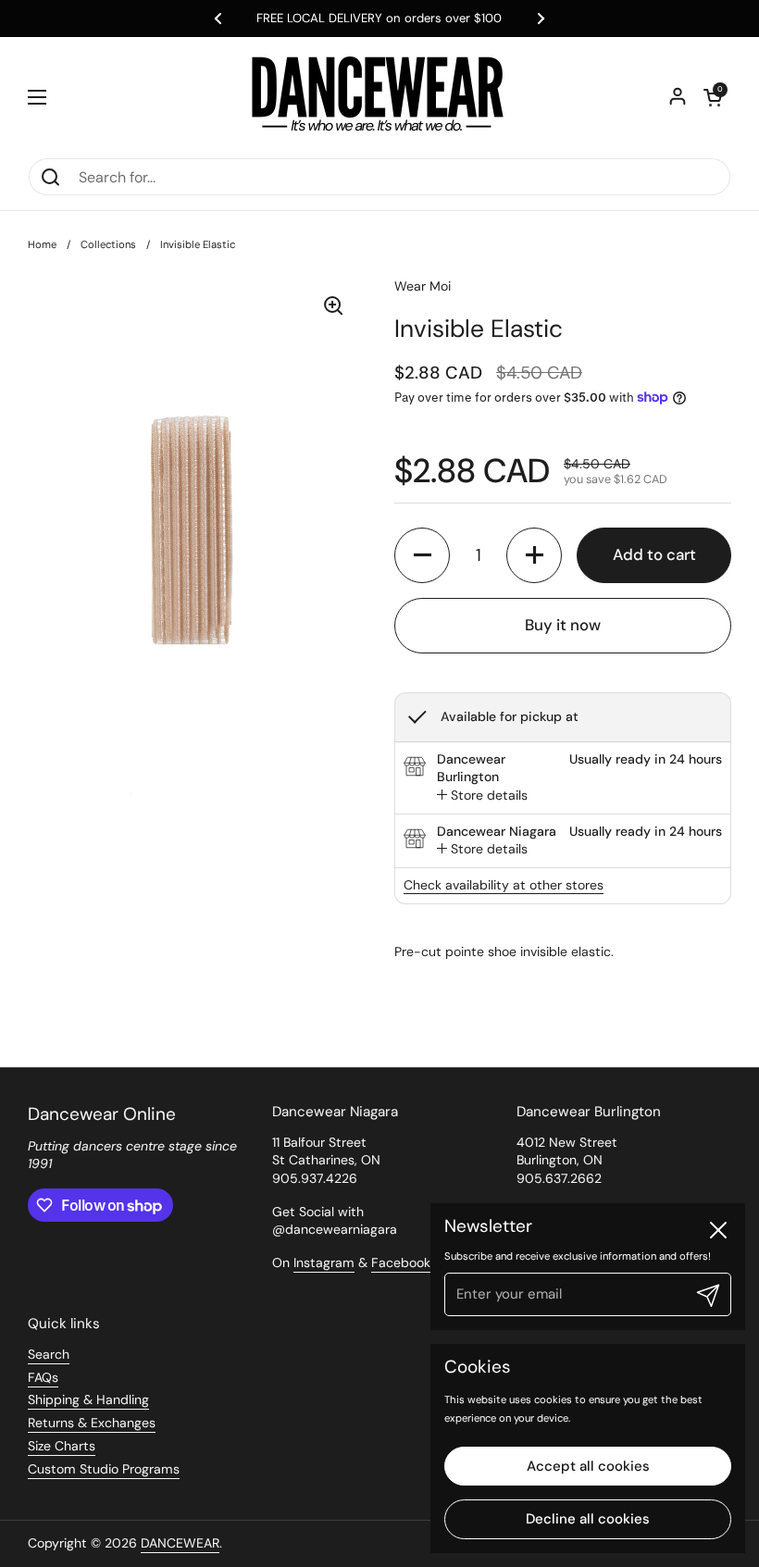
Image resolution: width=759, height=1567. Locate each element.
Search (48, 1354)
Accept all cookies (588, 1466)
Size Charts (61, 1445)
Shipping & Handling (88, 1399)
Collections (108, 244)
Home (42, 244)
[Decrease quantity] (422, 555)
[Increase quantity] (534, 555)
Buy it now (563, 625)
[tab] (482, 796)
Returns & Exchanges (92, 1422)
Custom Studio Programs (104, 1469)
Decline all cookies (588, 1519)
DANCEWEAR (180, 1543)
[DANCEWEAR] (379, 97)
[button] (712, 97)
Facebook (400, 1262)
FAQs (43, 1377)
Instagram (324, 1262)
